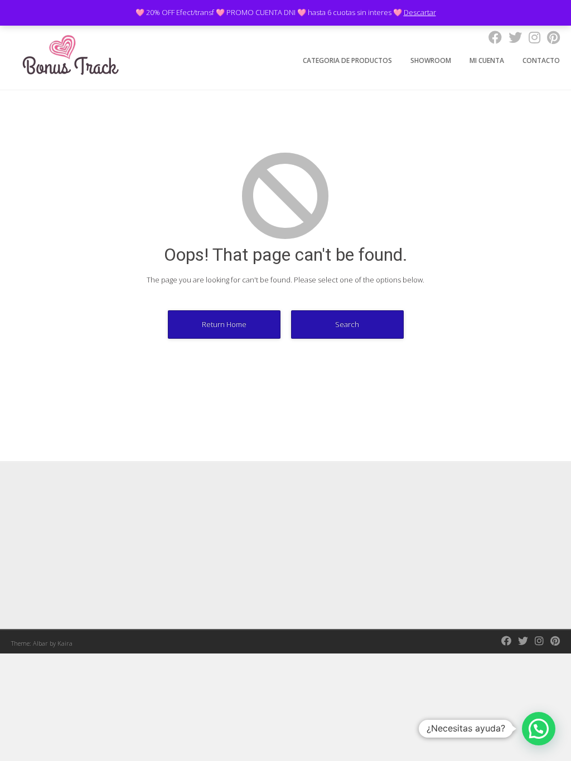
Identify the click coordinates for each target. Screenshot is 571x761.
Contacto (541, 60)
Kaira (64, 643)
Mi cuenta (487, 60)
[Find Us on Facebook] (492, 37)
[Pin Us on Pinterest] (550, 37)
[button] (538, 728)
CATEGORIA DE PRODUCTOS (347, 60)
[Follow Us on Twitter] (512, 37)
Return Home (224, 324)
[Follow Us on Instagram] (531, 37)
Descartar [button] (420, 12)
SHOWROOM (430, 60)
